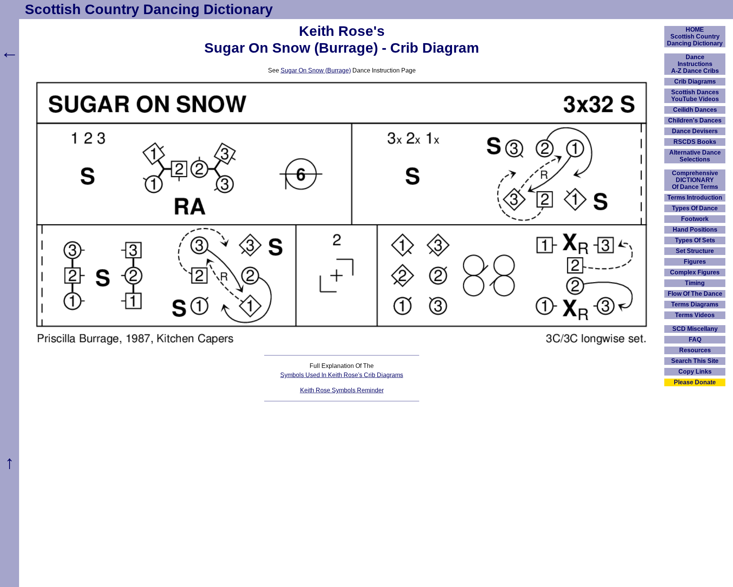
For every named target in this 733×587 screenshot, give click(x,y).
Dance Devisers (695, 131)
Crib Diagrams (695, 81)
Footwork (695, 219)
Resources (695, 350)
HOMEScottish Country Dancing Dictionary (695, 36)
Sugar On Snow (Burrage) (316, 70)
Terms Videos (695, 315)
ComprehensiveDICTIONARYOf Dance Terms (695, 180)
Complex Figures (695, 272)
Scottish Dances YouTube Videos (695, 95)
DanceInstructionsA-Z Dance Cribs (695, 64)
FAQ (695, 339)
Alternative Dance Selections (695, 156)
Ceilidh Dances (695, 109)
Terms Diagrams (694, 304)
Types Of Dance (695, 208)
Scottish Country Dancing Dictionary (149, 9)
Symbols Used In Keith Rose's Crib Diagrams (341, 375)
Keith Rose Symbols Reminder (342, 390)
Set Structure (695, 251)
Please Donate (695, 382)
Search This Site (694, 361)
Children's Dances (695, 120)
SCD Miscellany (695, 329)
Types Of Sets (695, 240)
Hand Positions (695, 229)
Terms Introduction (694, 197)
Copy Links (695, 371)
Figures (695, 261)
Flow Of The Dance (695, 293)
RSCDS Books (694, 142)
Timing (695, 283)
